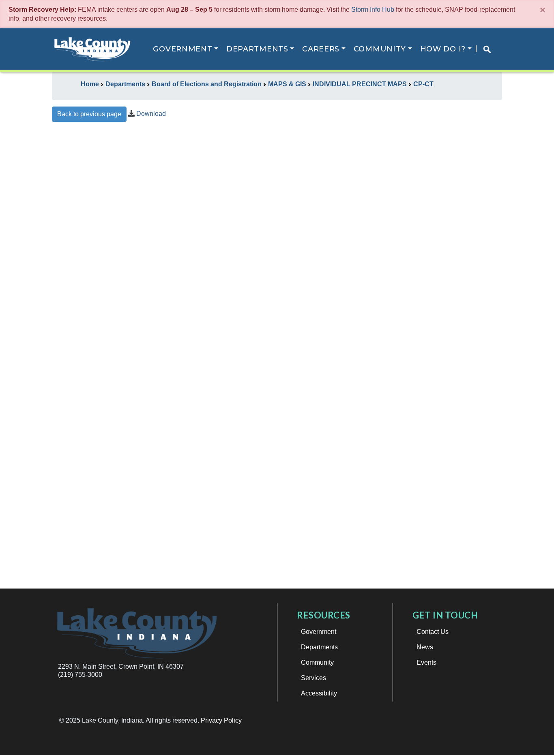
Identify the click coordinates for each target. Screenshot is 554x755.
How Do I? (443, 49)
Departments (257, 49)
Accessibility (319, 693)
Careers (320, 49)
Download (151, 113)
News (425, 647)
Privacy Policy (221, 720)
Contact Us (433, 631)
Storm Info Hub (372, 9)
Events (426, 662)
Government (182, 49)
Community (380, 49)
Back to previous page (89, 114)
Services (313, 677)
